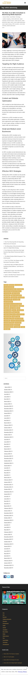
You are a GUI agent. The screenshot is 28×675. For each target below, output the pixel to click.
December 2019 (7, 536)
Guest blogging (16, 299)
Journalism (5, 629)
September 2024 (8, 410)
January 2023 (7, 453)
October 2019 (7, 541)
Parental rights (7, 316)
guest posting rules (8, 301)
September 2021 (8, 491)
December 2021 (7, 484)
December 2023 (7, 429)
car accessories (18, 284)
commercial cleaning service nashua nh (12, 291)
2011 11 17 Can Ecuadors (9, 656)
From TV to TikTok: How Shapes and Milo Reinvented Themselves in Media (14, 261)
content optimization (15, 18)
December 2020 (7, 513)
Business (5, 617)
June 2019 (6, 551)
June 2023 (6, 441)
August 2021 (7, 494)
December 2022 (7, 456)
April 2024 (6, 420)
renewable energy (15, 316)
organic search (10, 22)
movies (14, 310)
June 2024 (6, 418)
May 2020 (6, 529)
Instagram (6, 306)
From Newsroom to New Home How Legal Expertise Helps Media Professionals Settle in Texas (14, 252)
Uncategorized (6, 644)
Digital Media (7, 295)
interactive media (13, 306)
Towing (22, 327)
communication (7, 293)
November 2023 (7, 432)
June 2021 (6, 498)
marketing (6, 308)
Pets (4, 638)
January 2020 (7, 534)
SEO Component (19, 318)
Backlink (6, 284)
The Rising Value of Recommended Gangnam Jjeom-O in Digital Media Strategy (15, 247)
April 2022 (6, 475)
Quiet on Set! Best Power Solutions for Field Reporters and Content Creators (14, 275)
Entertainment (6, 623)
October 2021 (7, 489)
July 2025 (6, 394)
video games (7, 329)
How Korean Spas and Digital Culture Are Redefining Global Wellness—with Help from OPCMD (14, 266)
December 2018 (7, 565)
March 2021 (7, 506)
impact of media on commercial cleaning (12, 303)
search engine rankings (7, 24)
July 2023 (6, 439)
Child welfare (20, 289)
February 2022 (7, 479)
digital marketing (15, 293)
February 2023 (7, 451)
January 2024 (7, 427)
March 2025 (7, 401)
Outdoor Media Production (9, 314)
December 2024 (7, 406)
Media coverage (7, 310)
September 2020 (8, 520)
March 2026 (7, 387)
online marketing (7, 312)
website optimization (11, 25)
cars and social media (8, 287)
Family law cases (8, 299)
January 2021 (7, 510)
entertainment (14, 297)
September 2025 (8, 391)
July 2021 (6, 496)
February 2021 (7, 508)
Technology (18, 16)
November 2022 (7, 458)
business (11, 284)
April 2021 (6, 503)
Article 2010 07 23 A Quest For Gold (11, 659)
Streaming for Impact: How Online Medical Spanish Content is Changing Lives (14, 271)
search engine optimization (19, 22)
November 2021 (7, 486)
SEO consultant (15, 24)
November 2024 (7, 408)
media (18, 308)
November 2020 (7, 515)
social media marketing (9, 322)
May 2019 (6, 553)
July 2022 (6, 467)
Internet (4, 16)
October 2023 (7, 434)
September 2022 (8, 463)
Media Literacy (6, 636)
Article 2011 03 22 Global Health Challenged (13, 662)
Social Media (12, 16)
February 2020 (7, 532)
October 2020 (7, 517)
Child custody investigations (10, 289)
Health (4, 625)
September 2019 (8, 544)
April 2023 (6, 446)
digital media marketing (16, 295)
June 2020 (6, 527)
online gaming (20, 310)
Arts (3, 612)
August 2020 (7, 522)
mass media (12, 308)
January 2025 (7, 403)
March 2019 (7, 558)
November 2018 (7, 567)
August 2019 (7, 546)
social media (7, 320)
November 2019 (7, 539)
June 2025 (6, 396)
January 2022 (7, 482)
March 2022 (7, 477)
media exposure (18, 20)
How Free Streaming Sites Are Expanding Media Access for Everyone (14, 242)
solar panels (18, 322)
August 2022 (7, 465)
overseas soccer (20, 314)
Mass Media (5, 631)
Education (5, 621)
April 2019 (6, 555)
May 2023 (6, 444)
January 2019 (7, 562)
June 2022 (6, 470)
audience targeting (6, 18)
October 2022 (7, 460)
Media (8, 16)
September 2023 (8, 437)
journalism (21, 306)
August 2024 (7, 413)
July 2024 (6, 415)
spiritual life (17, 324)
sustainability (17, 327)
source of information (8, 324)
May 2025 (6, 399)
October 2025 (7, 389)
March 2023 (7, 448)
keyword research (10, 20)
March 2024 (7, 422)
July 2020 (6, 524)
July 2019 (6, 548)
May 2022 (6, 472)
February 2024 (7, 425)
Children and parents (7, 619)
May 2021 (6, 501)
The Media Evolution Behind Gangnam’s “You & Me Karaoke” (14, 257)
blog (3, 615)
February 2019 (7, 560)
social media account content (17, 320)
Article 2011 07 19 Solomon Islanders (11, 653)
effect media (6, 297)
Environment (21, 297)
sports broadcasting (8, 327)
